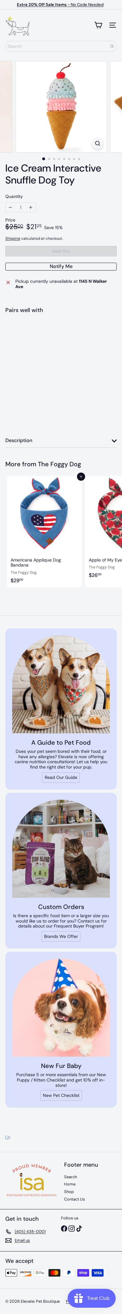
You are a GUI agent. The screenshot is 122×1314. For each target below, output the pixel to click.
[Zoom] (97, 143)
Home (69, 1184)
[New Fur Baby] (61, 1008)
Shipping (12, 238)
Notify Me (61, 266)
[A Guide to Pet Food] (61, 684)
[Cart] (98, 25)
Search (70, 1177)
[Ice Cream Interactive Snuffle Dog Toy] (61, 340)
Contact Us (74, 1199)
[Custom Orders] (61, 849)
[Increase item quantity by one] (31, 207)
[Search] (112, 46)
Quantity (14, 196)
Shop (69, 1191)
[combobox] (61, 46)
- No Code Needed (60, 4)
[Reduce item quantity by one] (10, 207)
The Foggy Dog (59, 464)
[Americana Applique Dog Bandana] (44, 531)
